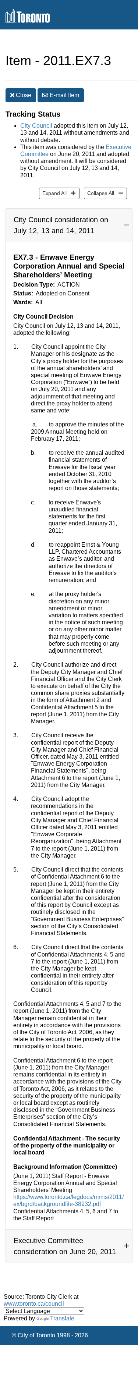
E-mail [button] (63, 95)
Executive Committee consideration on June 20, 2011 (65, 1246)
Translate (62, 1318)
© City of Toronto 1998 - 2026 (50, 1335)
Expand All (53, 193)
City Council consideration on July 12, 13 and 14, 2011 (61, 225)
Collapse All (99, 193)
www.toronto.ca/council (34, 1304)
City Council (36, 126)
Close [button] (22, 95)
